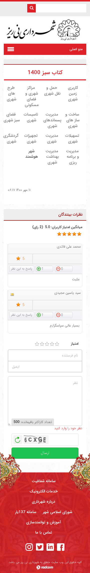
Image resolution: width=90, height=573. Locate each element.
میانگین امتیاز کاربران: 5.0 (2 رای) (57, 227)
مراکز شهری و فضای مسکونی (31, 96)
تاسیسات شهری (31, 117)
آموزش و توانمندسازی (43, 522)
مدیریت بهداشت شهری (52, 157)
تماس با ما (43, 533)
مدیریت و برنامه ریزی (72, 157)
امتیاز (74, 343)
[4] (52, 344)
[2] (42, 344)
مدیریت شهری (52, 138)
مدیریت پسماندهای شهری (52, 120)
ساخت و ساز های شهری (72, 120)
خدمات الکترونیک (44, 491)
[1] (37, 344)
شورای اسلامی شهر (57, 512)
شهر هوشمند (31, 154)
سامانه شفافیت (44, 481)
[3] (47, 344)
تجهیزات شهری (31, 138)
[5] (59, 234)
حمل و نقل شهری (52, 91)
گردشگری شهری (10, 138)
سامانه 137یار (25, 512)
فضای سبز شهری (12, 117)
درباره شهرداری (43, 502)
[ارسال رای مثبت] (44, 268)
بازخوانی (17, 438)
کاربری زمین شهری (73, 93)
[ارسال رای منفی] (63, 268)
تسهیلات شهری (72, 138)
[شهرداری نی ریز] (45, 30)
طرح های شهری (11, 93)
